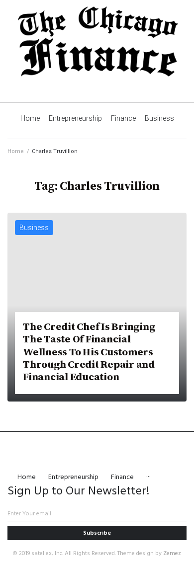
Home (15, 151)
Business (34, 228)
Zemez (172, 554)
